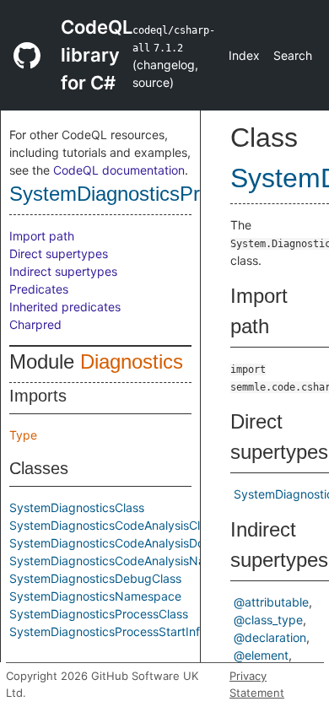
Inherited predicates (65, 306)
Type (23, 435)
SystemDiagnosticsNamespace (95, 596)
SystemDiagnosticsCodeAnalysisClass (113, 525)
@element (261, 655)
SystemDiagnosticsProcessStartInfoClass (122, 631)
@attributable (271, 602)
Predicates (38, 289)
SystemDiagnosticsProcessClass (155, 193)
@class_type (268, 619)
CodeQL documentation (119, 170)
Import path (41, 236)
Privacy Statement (256, 684)
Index (244, 55)
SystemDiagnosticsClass (76, 507)
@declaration (270, 637)
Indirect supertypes (63, 271)
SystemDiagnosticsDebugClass (95, 578)
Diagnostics (131, 361)
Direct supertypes (58, 253)
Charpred (35, 324)
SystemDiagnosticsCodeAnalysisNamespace (132, 560)
